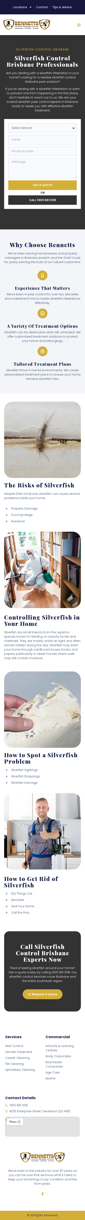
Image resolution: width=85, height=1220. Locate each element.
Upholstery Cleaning (20, 1070)
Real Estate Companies (54, 1064)
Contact (42, 7)
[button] (79, 25)
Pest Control (14, 1046)
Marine (50, 1078)
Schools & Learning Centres (60, 1048)
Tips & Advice (62, 7)
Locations (20, 7)
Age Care (52, 1072)
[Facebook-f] (42, 1194)
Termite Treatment (18, 1052)
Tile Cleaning (14, 1064)
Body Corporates (58, 1056)
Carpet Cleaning (17, 1058)
